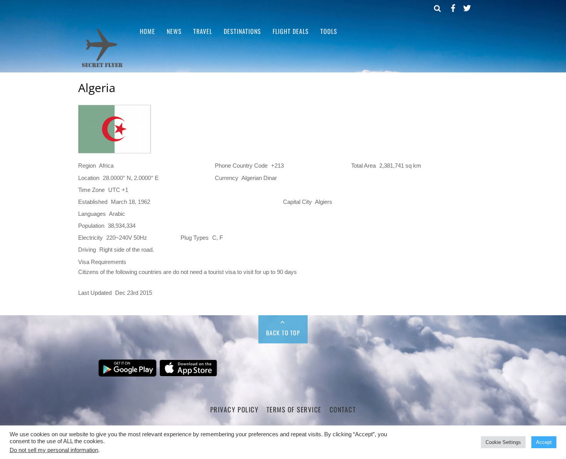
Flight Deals (291, 31)
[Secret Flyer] (102, 66)
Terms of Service (294, 409)
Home (147, 31)
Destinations (242, 31)
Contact (343, 409)
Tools (328, 31)
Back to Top (283, 332)
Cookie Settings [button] (503, 442)
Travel (202, 31)
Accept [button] (544, 442)
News (174, 31)
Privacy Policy (234, 409)
